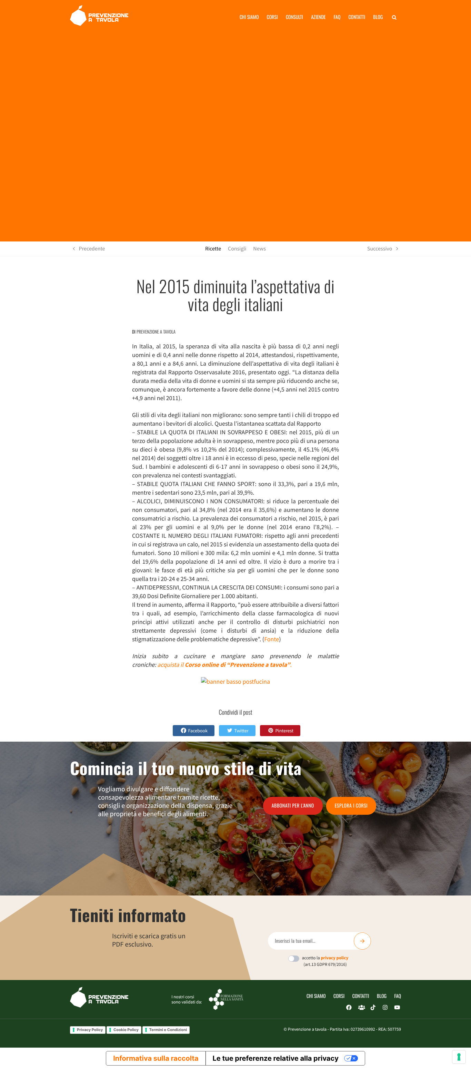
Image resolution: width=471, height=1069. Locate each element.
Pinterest (284, 730)
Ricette (213, 248)
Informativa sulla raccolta (155, 1058)
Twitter (241, 730)
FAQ (397, 996)
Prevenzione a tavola (156, 331)
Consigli (237, 248)
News (259, 248)
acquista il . (224, 665)
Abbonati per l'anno (293, 805)
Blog (378, 17)
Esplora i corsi (351, 805)
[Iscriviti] (362, 941)
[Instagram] (385, 1007)
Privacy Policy (90, 1029)
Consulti (294, 17)
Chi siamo (249, 17)
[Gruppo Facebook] (361, 1007)
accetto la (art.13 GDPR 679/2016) (325, 961)
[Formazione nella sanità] (226, 999)
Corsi (272, 17)
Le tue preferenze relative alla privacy (276, 1058)
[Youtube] (397, 1007)
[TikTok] (373, 1007)
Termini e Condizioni (168, 1029)
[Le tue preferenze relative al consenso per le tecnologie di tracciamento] (458, 1056)
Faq (337, 17)
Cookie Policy (126, 1029)
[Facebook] (349, 1007)
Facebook (198, 730)
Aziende (318, 17)
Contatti (356, 17)
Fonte (271, 639)
